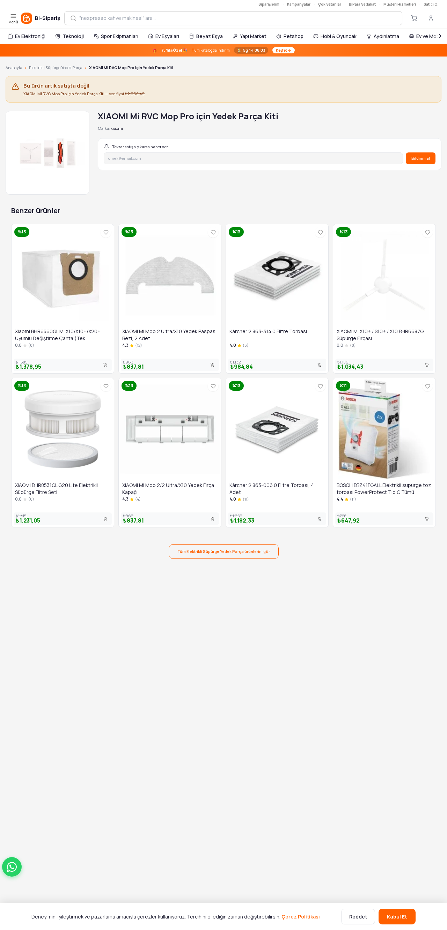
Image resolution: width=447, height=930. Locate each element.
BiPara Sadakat (362, 4)
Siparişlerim (268, 4)
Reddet (358, 916)
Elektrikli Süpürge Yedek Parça (55, 67)
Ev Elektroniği (30, 36)
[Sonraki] (440, 36)
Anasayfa (14, 67)
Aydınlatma (386, 36)
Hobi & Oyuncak (339, 36)
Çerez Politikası (300, 916)
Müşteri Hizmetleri (399, 4)
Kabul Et (397, 916)
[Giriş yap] (431, 18)
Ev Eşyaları (167, 36)
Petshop (293, 36)
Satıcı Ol (431, 4)
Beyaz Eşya (209, 36)
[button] (12, 867)
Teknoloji (73, 36)
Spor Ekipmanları (119, 36)
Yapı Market (253, 36)
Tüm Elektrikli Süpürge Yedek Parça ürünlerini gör (223, 551)
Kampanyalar (298, 4)
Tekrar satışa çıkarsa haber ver (140, 146)
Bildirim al (420, 158)
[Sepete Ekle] (105, 364)
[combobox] (237, 18)
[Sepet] (414, 18)
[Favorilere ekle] (106, 232)
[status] (223, 50)
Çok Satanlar (329, 4)
